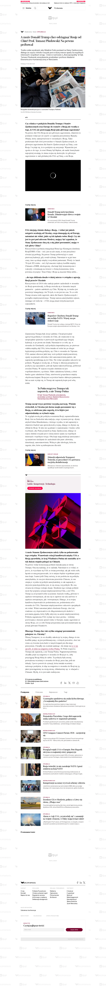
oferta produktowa (52, 916)
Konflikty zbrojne (53, 454)
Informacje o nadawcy (39, 897)
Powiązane (25, 692)
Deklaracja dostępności (39, 899)
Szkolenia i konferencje (28, 910)
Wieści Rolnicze (72, 901)
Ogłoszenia (53, 893)
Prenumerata (54, 895)
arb (26, 117)
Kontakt (23, 893)
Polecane (39, 692)
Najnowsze (53, 692)
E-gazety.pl (70, 893)
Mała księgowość (72, 897)
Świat (34, 32)
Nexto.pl (69, 895)
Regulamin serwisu (38, 895)
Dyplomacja (41, 32)
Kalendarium (38, 916)
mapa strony (25, 916)
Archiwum (53, 897)
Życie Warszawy (72, 903)
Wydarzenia (58, 8)
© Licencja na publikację (33, 679)
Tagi (65, 692)
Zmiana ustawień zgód (39, 893)
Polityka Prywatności (39, 891)
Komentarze (51, 208)
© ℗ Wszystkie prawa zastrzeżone (36, 681)
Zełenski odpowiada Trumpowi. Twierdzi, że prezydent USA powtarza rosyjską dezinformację (64, 460)
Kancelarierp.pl (71, 899)
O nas (22, 891)
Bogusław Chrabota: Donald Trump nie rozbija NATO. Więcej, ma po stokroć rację (63, 318)
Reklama (53, 891)
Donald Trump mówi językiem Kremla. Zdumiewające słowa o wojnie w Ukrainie (64, 214)
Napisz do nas (25, 895)
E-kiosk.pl (70, 891)
